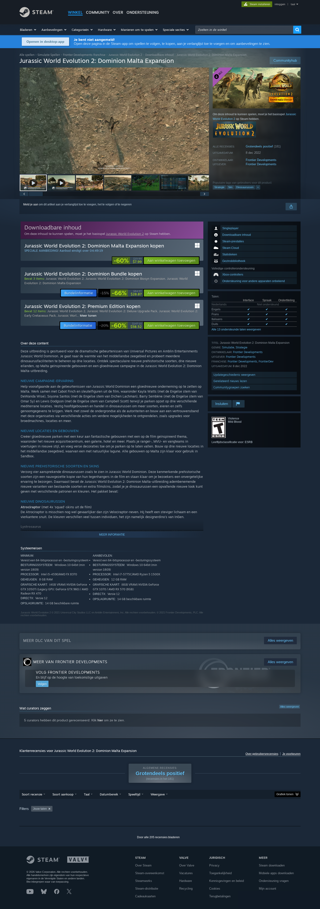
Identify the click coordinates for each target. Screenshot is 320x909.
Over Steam (143, 865)
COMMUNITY (97, 12)
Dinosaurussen (244, 187)
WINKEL (75, 12)
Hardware (185, 881)
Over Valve (186, 865)
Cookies (214, 888)
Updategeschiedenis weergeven (234, 374)
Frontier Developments (261, 160)
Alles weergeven (289, 706)
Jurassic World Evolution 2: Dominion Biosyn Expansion (125, 278)
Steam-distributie (146, 888)
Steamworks (143, 881)
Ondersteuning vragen (274, 881)
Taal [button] (86, 794)
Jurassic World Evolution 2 (125, 55)
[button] (28, 29)
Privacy (214, 865)
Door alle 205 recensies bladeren (158, 837)
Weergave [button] (158, 794)
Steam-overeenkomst (149, 873)
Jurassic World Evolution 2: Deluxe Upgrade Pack (122, 311)
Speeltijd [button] (134, 794)
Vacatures (186, 873)
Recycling (186, 888)
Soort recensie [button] (32, 794)
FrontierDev (266, 361)
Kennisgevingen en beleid (226, 881)
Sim (230, 187)
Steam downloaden (272, 865)
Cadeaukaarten (145, 896)
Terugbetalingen (220, 896)
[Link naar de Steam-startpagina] (36, 16)
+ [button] (258, 187)
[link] (127, 260)
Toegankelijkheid (220, 873)
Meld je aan (30, 204)
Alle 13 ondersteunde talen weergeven (236, 329)
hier (100, 720)
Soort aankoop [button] (63, 794)
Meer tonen (88, 315)
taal (293, 4)
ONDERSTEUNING (143, 12)
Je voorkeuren (291, 753)
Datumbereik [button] (109, 794)
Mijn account (267, 888)
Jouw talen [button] (40, 808)
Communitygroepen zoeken (231, 387)
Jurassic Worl (67, 315)
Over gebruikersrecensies (262, 753)
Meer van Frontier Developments (70, 661)
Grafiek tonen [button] (285, 794)
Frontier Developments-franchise (84, 55)
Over (118, 12)
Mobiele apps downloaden (276, 873)
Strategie (219, 187)
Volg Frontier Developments (68, 672)
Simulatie (228, 347)
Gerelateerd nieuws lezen (230, 381)
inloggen (280, 4)
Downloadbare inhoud (159, 55)
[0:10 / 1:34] (114, 121)
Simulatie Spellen (48, 55)
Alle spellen (26, 55)
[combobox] (244, 30)
